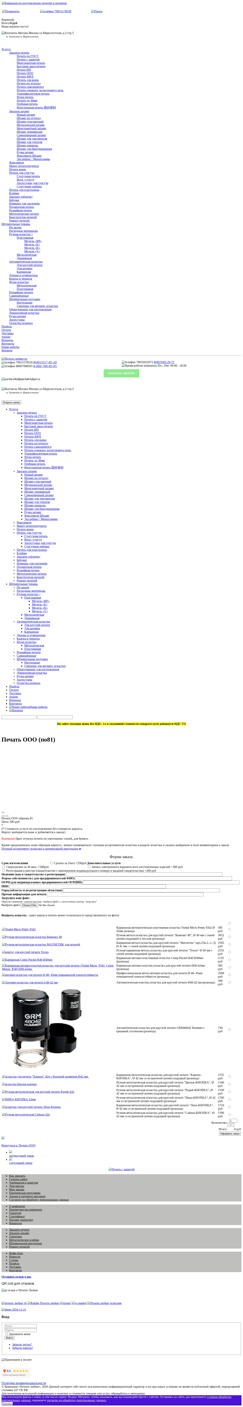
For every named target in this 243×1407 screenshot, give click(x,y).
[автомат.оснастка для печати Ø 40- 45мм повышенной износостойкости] (50, 974)
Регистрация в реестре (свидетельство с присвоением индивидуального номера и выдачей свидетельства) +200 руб (80, 870)
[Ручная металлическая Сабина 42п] (26, 1114)
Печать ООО (25, 73)
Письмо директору (21, 1219)
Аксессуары (17, 319)
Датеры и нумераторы (23, 275)
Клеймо (14, 193)
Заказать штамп (19, 111)
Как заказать (17, 1175)
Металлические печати (24, 213)
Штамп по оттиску (29, 118)
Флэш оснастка (19, 282)
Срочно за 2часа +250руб (69, 863)
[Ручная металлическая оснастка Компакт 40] (32, 937)
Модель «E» (32, 244)
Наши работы (10, 347)
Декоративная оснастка (24, 312)
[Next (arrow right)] (6, 815)
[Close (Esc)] (3, 812)
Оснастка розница (21, 323)
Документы (16, 1186)
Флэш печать (25, 97)
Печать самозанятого (30, 86)
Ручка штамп (25, 152)
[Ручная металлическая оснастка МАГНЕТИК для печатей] (41, 944)
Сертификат (17, 1216)
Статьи (13, 1260)
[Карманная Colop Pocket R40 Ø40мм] (27, 959)
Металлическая (26, 254)
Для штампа (24, 268)
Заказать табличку (21, 196)
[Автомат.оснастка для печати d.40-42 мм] (30, 982)
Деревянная (24, 258)
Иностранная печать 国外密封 (36, 107)
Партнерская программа (24, 1192)
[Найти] (96, 11)
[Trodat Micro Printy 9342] (19, 929)
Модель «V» (32, 251)
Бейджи (14, 200)
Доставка (7, 333)
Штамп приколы (27, 145)
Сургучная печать (28, 176)
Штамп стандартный (30, 121)
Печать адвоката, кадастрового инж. (40, 90)
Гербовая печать (27, 104)
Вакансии (15, 1223)
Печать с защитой (28, 59)
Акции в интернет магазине (27, 1196)
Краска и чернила (20, 278)
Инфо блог (16, 1253)
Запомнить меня (19, 1334)
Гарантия (15, 1213)
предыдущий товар (21, 1155)
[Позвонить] (11, 11)
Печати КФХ (25, 76)
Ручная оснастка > (21, 234)
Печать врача (17, 169)
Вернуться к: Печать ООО (19, 1145)
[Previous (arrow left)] (3, 815)
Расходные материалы (23, 230)
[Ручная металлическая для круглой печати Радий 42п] (38, 1091)
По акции (15, 227)
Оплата (6, 329)
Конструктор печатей (23, 217)
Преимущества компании (25, 1209)
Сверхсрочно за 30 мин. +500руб (27, 866)
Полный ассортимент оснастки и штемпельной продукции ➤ (41, 848)
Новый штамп (26, 114)
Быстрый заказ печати (31, 66)
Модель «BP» (33, 241)
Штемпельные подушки (24, 299)
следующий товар (20, 1162)
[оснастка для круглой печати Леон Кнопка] (31, 1107)
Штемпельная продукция (25, 1243)
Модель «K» (32, 248)
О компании (17, 1206)
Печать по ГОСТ (28, 56)
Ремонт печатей (19, 220)
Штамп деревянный (30, 131)
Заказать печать (19, 52)
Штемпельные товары (16, 224)
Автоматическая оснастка (26, 261)
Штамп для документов (32, 138)
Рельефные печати (21, 292)
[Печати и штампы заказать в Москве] (15, 358)
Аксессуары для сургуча (32, 183)
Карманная (24, 271)
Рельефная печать (20, 210)
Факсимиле (16, 162)
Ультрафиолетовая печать (33, 93)
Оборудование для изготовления (30, 309)
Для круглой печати (30, 265)
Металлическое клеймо (24, 1240)
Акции (6, 336)
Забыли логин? (22, 1344)
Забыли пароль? (22, 1348)
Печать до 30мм (27, 100)
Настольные (24, 302)
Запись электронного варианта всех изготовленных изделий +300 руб (137, 866)
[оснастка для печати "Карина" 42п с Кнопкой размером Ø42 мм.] (45, 1076)
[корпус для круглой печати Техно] (25, 952)
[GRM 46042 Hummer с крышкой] (44, 1070)
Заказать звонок (121, 373)
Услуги (6, 49)
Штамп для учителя (29, 142)
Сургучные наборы (29, 186)
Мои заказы (16, 1189)
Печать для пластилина (24, 189)
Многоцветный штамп (31, 128)
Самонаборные (19, 295)
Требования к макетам (23, 1182)
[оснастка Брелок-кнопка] (19, 1084)
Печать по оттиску (29, 83)
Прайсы (7, 326)
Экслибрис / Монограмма (33, 159)
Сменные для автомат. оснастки (37, 306)
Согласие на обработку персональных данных (39, 1199)
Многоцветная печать (31, 63)
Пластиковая (25, 237)
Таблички (15, 1236)
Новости (14, 1256)
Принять (7, 1403)
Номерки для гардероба (24, 203)
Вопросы (7, 340)
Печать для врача (28, 80)
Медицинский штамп (31, 125)
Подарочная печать (21, 207)
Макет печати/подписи (24, 166)
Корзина (7, 350)
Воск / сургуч (25, 179)
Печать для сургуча (21, 172)
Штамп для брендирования (34, 148)
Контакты (8, 343)
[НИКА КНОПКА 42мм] (19, 1099)
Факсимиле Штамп (29, 155)
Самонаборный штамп (31, 135)
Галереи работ (18, 1179)
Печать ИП (24, 69)
